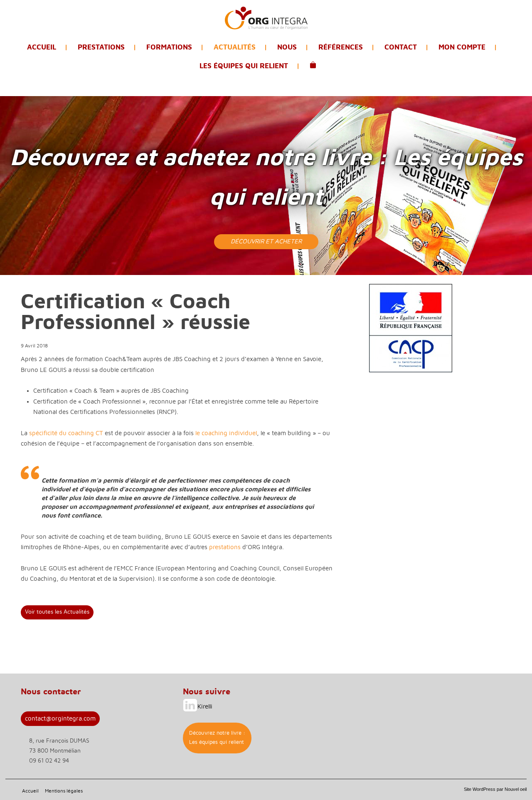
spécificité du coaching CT (66, 433)
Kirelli (204, 706)
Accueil (41, 47)
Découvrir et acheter (266, 241)
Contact (400, 47)
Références (340, 47)
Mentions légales (64, 790)
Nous (287, 47)
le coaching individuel (226, 433)
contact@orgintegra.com (60, 719)
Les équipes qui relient (244, 65)
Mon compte (461, 47)
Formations (169, 47)
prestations (225, 547)
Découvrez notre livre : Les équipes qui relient (217, 738)
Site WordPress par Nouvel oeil (495, 789)
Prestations (101, 47)
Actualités (235, 47)
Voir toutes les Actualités (57, 612)
